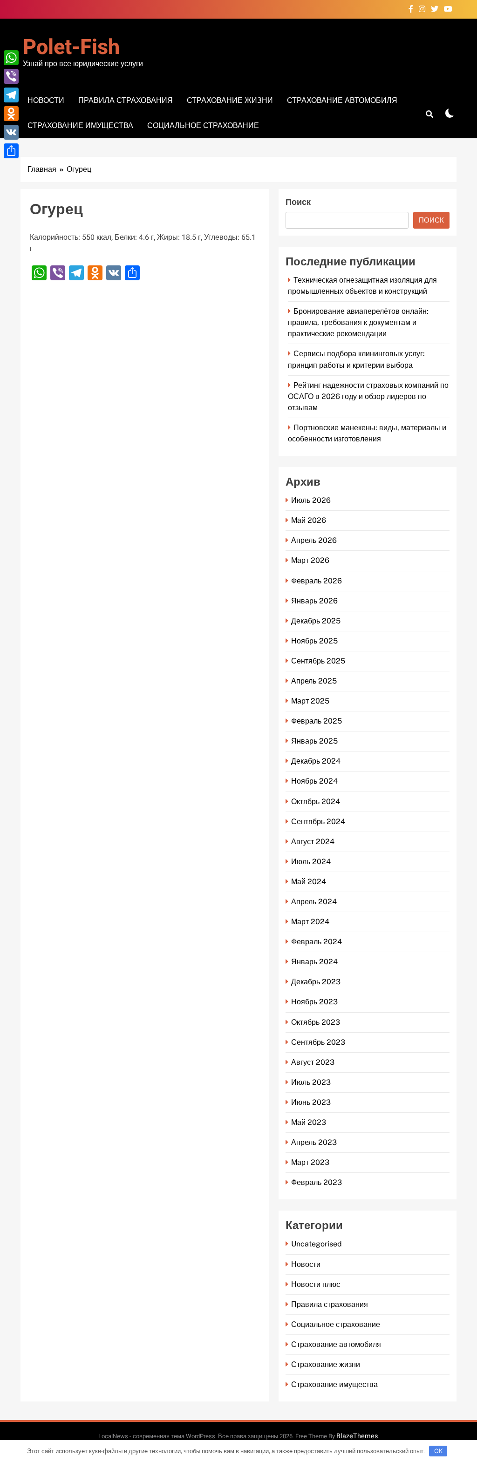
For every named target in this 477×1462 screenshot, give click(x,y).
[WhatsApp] (11, 57)
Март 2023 (310, 1162)
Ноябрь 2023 (314, 1001)
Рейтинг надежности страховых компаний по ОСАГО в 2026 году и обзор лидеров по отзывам (368, 396)
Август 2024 (312, 841)
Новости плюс (315, 1284)
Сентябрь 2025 (318, 661)
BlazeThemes (357, 1436)
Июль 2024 (311, 861)
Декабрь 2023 (316, 981)
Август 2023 (312, 1062)
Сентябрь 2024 (318, 821)
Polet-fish (71, 47)
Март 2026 (310, 560)
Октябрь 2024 (315, 801)
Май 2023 (308, 1122)
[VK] (11, 132)
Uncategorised (316, 1243)
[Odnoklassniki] (11, 113)
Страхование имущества (80, 125)
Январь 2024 (314, 961)
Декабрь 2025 (316, 620)
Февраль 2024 (316, 941)
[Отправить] (11, 151)
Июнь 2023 (311, 1102)
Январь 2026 (314, 600)
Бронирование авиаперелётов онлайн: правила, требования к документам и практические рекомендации (358, 322)
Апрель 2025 (314, 681)
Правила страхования (125, 100)
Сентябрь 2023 (318, 1042)
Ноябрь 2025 (314, 640)
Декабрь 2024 (316, 761)
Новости (45, 100)
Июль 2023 (311, 1082)
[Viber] (11, 76)
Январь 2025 (314, 741)
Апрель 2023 (314, 1142)
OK (438, 1451)
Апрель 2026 (314, 540)
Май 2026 (308, 520)
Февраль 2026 (316, 580)
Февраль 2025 (316, 721)
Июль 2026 (311, 500)
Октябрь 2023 (315, 1022)
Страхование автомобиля (342, 100)
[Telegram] (11, 95)
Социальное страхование (203, 125)
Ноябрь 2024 (314, 781)
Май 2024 (308, 881)
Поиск (298, 202)
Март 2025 (310, 701)
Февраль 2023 (316, 1182)
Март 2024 (310, 921)
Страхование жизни (230, 100)
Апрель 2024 (314, 901)
